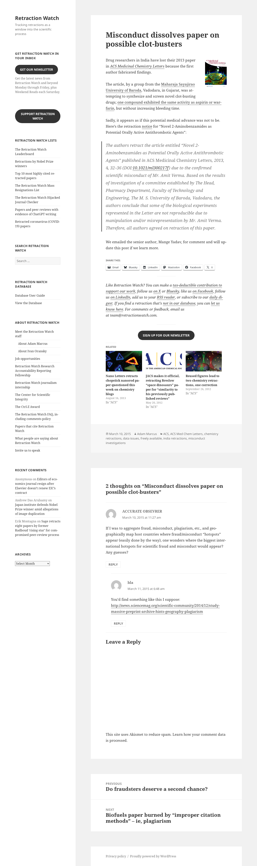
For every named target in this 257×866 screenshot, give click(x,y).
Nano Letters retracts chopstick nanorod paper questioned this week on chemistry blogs (123, 385)
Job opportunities (27, 359)
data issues (131, 438)
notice (147, 126)
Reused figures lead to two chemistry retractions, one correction (202, 380)
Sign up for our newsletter (166, 335)
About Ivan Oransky (32, 351)
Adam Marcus (147, 434)
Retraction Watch (37, 17)
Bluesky (173, 291)
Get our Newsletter (36, 69)
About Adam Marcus (32, 344)
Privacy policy (116, 856)
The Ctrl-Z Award (27, 407)
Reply (113, 564)
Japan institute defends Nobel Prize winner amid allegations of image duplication (36, 509)
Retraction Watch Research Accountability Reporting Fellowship (34, 370)
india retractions (175, 438)
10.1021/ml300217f (151, 167)
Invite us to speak (27, 450)
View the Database (28, 303)
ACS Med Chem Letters (186, 434)
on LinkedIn (120, 297)
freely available (151, 438)
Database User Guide (30, 295)
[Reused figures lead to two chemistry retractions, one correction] (204, 361)
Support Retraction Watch (38, 116)
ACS (166, 434)
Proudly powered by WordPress (153, 856)
